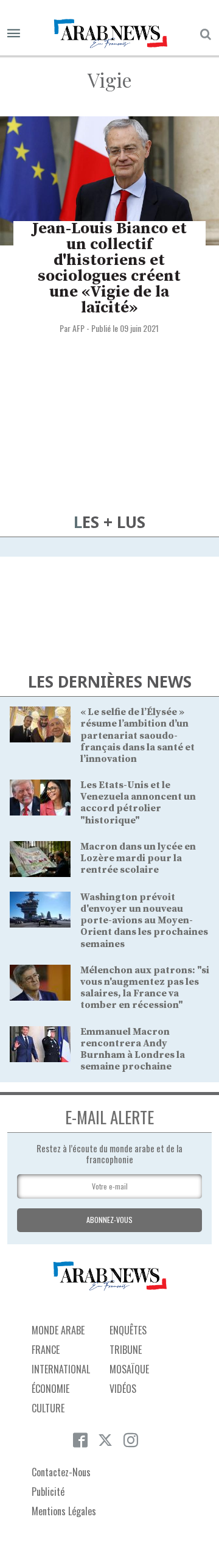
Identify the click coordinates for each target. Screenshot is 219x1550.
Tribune (125, 1349)
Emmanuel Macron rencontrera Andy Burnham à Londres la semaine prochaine (132, 1049)
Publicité (48, 1491)
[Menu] (13, 33)
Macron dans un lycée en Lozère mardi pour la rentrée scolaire (138, 858)
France (46, 1349)
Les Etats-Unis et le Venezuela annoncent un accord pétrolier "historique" (138, 802)
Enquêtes (128, 1330)
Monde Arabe (58, 1330)
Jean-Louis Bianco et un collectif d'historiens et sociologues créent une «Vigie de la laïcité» (109, 268)
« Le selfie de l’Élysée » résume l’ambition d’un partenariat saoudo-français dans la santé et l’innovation (137, 735)
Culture (48, 1408)
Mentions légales (64, 1511)
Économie (50, 1388)
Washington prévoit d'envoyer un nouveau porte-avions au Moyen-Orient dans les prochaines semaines (144, 920)
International (61, 1369)
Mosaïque (129, 1369)
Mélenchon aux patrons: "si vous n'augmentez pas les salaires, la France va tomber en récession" (144, 988)
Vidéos (122, 1388)
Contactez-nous (61, 1472)
